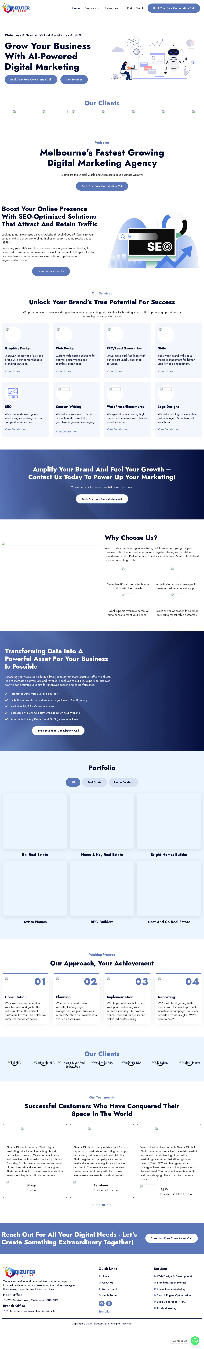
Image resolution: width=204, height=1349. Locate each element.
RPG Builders (102, 922)
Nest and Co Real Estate (169, 922)
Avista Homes (35, 922)
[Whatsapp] (195, 1340)
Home (76, 8)
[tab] (73, 782)
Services (90, 8)
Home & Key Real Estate (102, 854)
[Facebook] (102, 1303)
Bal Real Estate (35, 854)
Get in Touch (135, 8)
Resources (111, 8)
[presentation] (7, 1162)
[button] (93, 1205)
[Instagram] (109, 1303)
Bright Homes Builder (169, 854)
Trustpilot (104, 1311)
